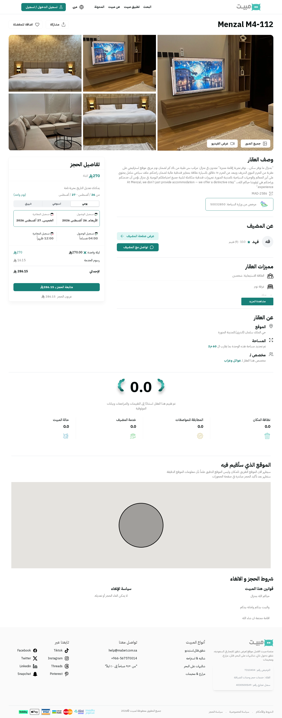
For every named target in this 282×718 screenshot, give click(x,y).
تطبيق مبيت (131, 7)
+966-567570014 (124, 658)
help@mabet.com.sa (123, 650)
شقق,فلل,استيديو (195, 650)
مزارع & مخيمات (195, 674)
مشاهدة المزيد (257, 301)
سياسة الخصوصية (239, 712)
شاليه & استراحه (195, 658)
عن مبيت (114, 7)
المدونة (99, 7)
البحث (147, 7)
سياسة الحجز (216, 712)
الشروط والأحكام (264, 712)
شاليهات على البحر (194, 666)
